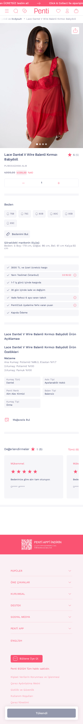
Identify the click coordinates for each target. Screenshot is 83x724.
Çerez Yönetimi (20, 702)
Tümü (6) (73, 449)
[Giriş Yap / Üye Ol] (67, 11)
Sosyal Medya (20, 616)
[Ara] (15, 11)
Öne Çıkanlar (20, 582)
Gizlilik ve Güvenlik (22, 689)
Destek (16, 605)
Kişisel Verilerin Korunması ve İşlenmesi (35, 677)
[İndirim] (24, 11)
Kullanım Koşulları (22, 696)
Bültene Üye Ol (29, 658)
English (16, 640)
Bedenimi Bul (20, 234)
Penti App (17, 628)
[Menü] (6, 11)
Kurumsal (18, 593)
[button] (37, 144)
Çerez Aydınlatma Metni (25, 683)
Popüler (16, 570)
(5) (76, 154)
